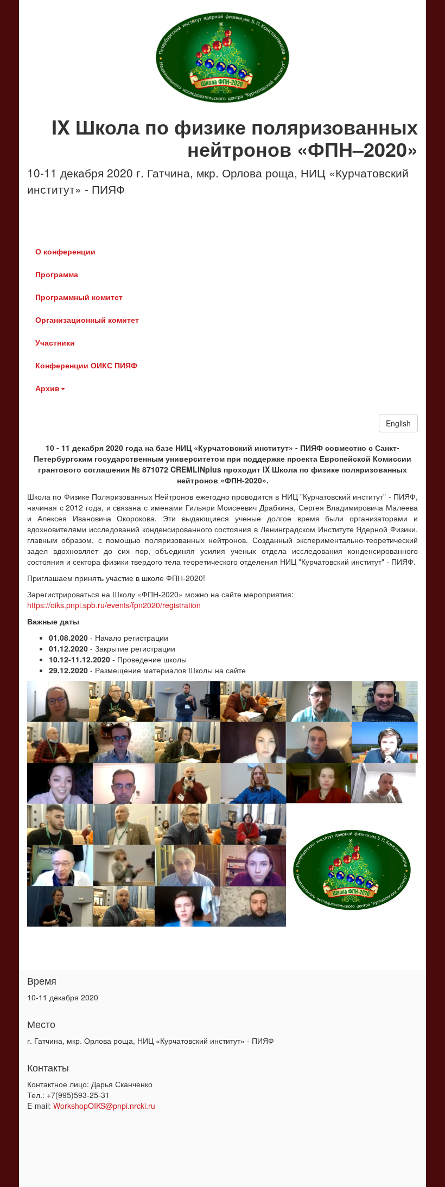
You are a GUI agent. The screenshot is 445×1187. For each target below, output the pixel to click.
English (398, 423)
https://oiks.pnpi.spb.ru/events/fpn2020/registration (114, 604)
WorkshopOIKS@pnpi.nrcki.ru (104, 1105)
